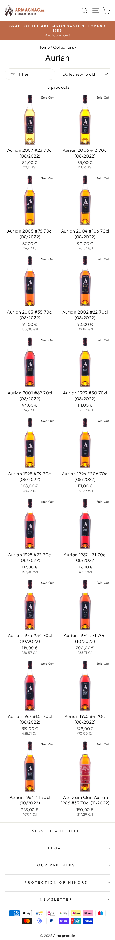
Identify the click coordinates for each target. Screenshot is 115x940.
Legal (56, 848)
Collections (63, 47)
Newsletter (56, 899)
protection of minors (56, 882)
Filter (23, 74)
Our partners (56, 865)
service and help (56, 831)
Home (44, 47)
